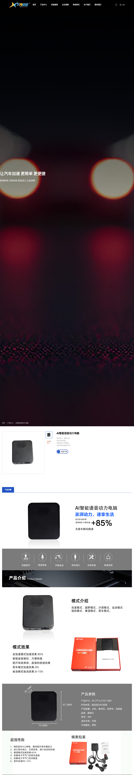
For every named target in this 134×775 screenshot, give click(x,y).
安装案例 (54, 4)
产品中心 (43, 4)
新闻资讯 (76, 4)
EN (123, 5)
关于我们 (87, 4)
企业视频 (65, 4)
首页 (34, 4)
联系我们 (98, 4)
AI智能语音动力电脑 (21, 423)
